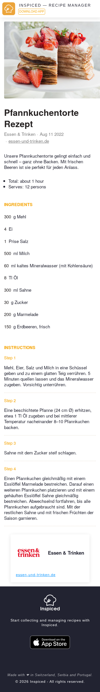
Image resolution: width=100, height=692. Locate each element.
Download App (31, 11)
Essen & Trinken (19, 134)
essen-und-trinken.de (28, 141)
